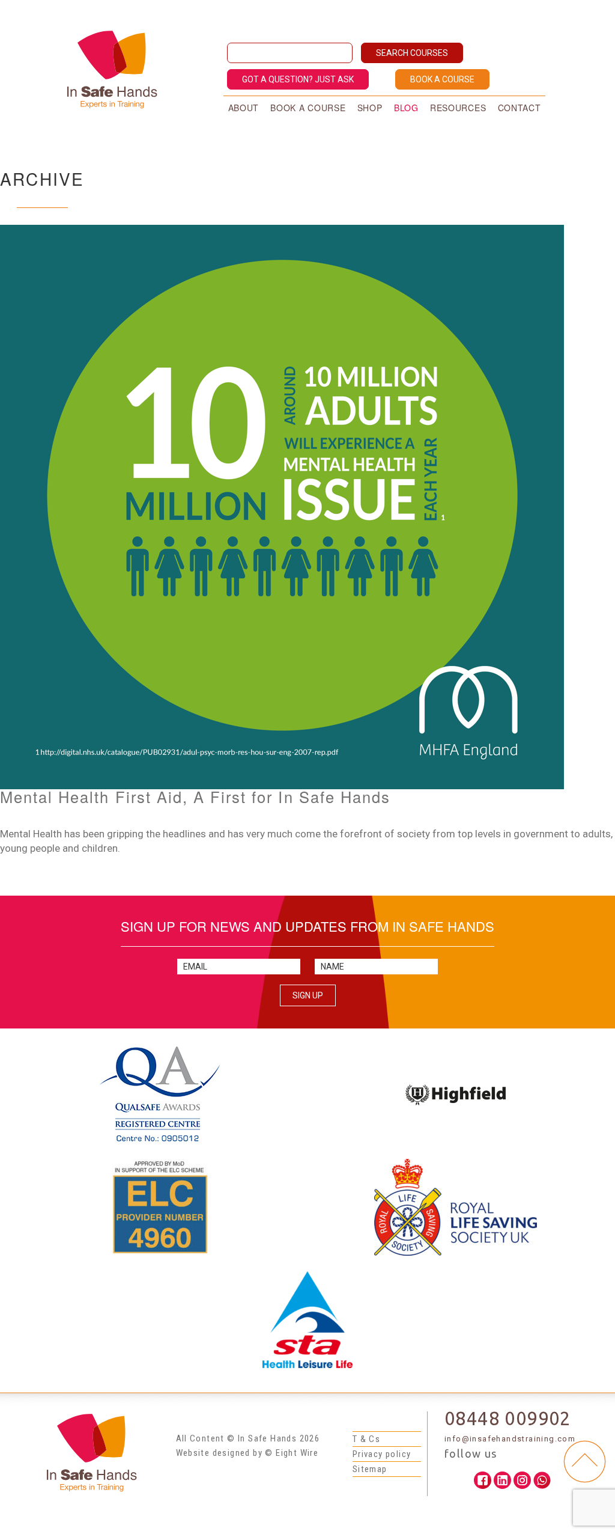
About (243, 108)
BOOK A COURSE (442, 79)
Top (584, 1461)
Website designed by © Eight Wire (247, 1452)
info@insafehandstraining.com (509, 1438)
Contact (519, 108)
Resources (458, 108)
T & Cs (366, 1439)
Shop (370, 108)
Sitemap (370, 1469)
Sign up (307, 995)
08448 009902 (507, 1418)
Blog (406, 108)
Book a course (307, 108)
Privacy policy (382, 1454)
